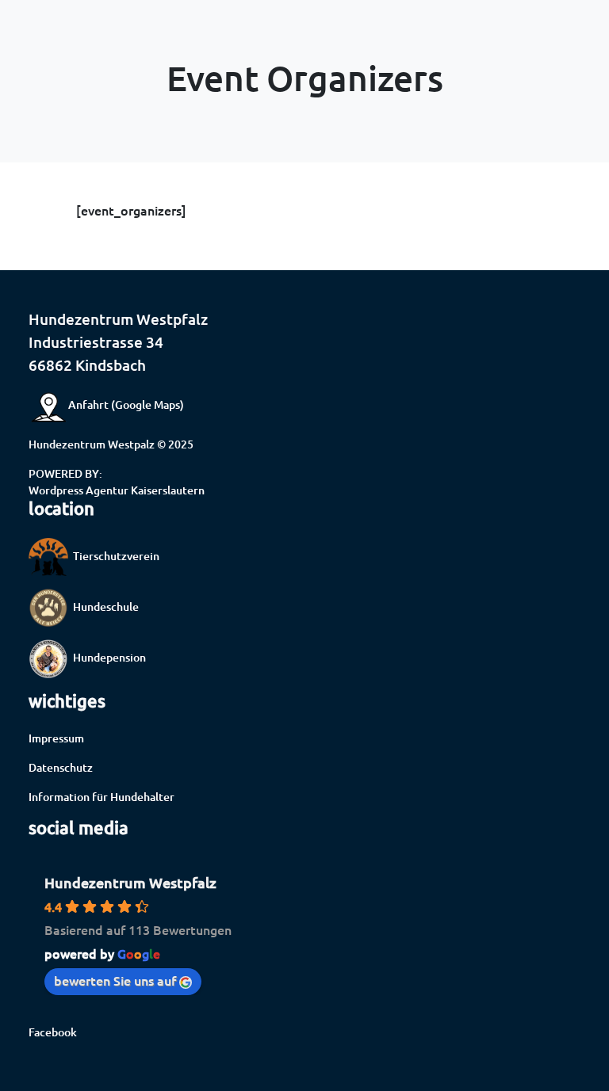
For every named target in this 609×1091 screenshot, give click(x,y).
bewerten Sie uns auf (115, 980)
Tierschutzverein (113, 555)
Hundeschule (103, 606)
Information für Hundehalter (101, 796)
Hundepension (107, 657)
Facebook (53, 1032)
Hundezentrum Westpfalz (130, 882)
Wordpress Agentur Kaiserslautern (117, 490)
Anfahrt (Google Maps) (126, 404)
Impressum (56, 738)
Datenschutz (61, 767)
